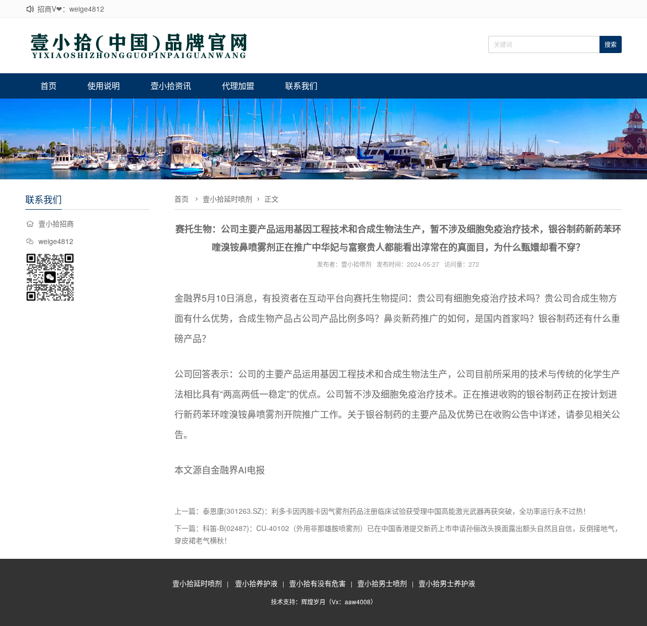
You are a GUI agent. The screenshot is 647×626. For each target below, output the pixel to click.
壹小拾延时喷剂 (227, 199)
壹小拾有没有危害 (317, 583)
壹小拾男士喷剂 (382, 583)
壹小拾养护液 (256, 583)
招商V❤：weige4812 (70, 9)
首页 (48, 85)
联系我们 (301, 85)
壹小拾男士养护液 (447, 583)
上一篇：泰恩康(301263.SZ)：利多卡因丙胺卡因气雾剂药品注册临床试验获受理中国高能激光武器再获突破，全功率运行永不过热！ (382, 511)
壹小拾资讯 (171, 85)
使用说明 (103, 85)
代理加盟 (238, 85)
